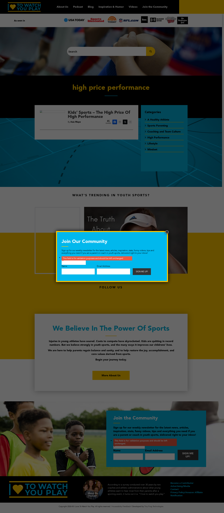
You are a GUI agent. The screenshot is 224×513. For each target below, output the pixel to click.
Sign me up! (142, 271)
